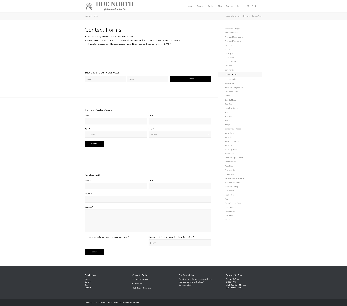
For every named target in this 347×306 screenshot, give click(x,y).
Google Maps (230, 100)
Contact (88, 287)
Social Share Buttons (233, 182)
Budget (151, 129)
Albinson (135, 302)
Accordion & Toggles (233, 28)
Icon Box (228, 116)
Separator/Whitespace (234, 178)
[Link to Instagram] (260, 6)
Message (89, 207)
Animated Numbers (233, 41)
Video (227, 219)
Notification (229, 153)
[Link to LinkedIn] (256, 6)
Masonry (228, 145)
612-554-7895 (231, 282)
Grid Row (228, 104)
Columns (228, 66)
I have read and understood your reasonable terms (108, 237)
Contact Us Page (232, 279)
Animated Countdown (234, 37)
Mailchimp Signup (232, 141)
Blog (86, 285)
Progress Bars (231, 170)
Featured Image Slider (234, 87)
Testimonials (230, 211)
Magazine (229, 137)
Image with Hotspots (233, 129)
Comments (229, 70)
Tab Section (229, 195)
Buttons (228, 49)
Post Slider (229, 166)
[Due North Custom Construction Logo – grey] (109, 6)
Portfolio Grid (230, 162)
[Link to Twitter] (248, 6)
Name (88, 115)
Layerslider (229, 133)
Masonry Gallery (232, 149)
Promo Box (229, 174)
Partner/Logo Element (234, 157)
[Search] (237, 6)
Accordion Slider (231, 32)
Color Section (230, 61)
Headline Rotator (232, 108)
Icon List (228, 120)
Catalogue (229, 53)
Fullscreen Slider (231, 91)
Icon (226, 112)
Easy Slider (229, 83)
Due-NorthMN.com (233, 287)
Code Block (229, 57)
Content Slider (231, 79)
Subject (88, 194)
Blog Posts (229, 45)
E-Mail (152, 115)
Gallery (228, 95)
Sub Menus (229, 190)
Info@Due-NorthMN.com (236, 285)
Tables (227, 199)
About (87, 279)
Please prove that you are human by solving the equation (171, 237)
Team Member (231, 207)
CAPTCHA (167, 44)
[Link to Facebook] (252, 6)
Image (227, 124)
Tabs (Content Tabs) (233, 203)
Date (87, 129)
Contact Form (91, 16)
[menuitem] (190, 6)
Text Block (229, 215)
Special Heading (231, 186)
